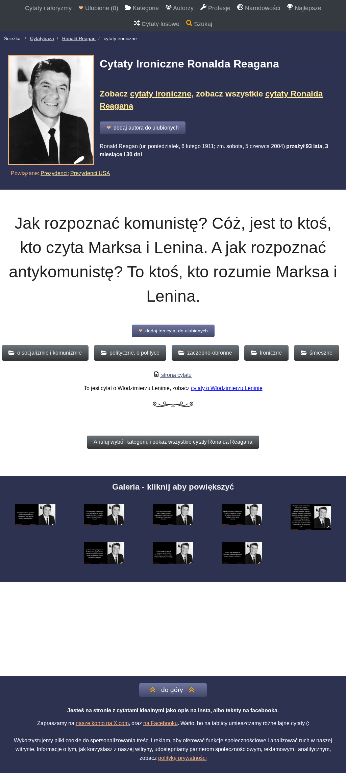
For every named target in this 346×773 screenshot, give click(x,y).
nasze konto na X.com (102, 723)
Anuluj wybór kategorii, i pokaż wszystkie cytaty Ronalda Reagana (173, 442)
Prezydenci (54, 173)
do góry (172, 689)
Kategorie (145, 8)
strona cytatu (176, 375)
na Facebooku (160, 723)
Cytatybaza (42, 38)
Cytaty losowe (159, 24)
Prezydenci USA (90, 173)
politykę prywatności (182, 758)
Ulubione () (98, 8)
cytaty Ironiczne (160, 93)
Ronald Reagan (79, 38)
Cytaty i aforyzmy (48, 8)
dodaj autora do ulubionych (142, 128)
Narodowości (261, 8)
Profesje (218, 8)
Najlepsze (307, 8)
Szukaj (202, 24)
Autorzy (183, 8)
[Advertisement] (173, 629)
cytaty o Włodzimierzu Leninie (227, 388)
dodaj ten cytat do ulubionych (173, 330)
